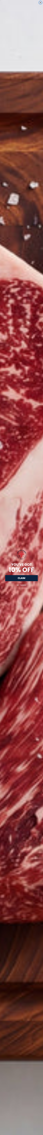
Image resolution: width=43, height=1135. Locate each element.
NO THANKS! (21, 584)
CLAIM (21, 578)
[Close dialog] (40, 2)
